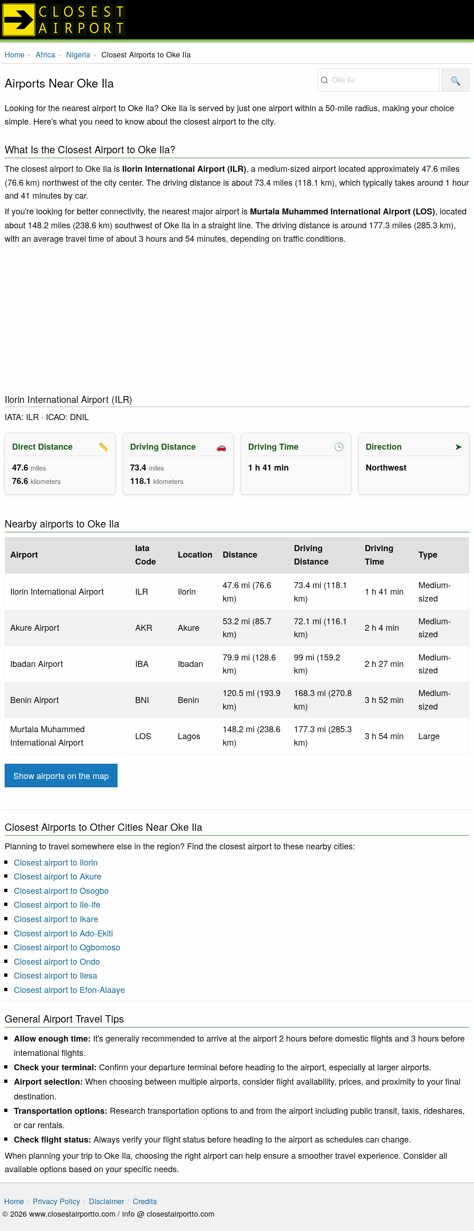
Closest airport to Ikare (56, 918)
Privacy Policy (56, 1200)
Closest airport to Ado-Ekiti (63, 933)
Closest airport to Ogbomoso (67, 947)
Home (15, 54)
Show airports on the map (61, 775)
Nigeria (78, 54)
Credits (145, 1200)
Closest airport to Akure (57, 876)
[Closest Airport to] (237, 19)
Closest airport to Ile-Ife (57, 904)
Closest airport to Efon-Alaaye (69, 989)
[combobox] (378, 80)
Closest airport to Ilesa (55, 975)
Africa (45, 54)
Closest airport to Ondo (57, 961)
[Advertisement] (237, 319)
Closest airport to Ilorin (56, 862)
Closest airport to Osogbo (61, 890)
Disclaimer (106, 1200)
